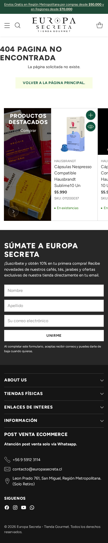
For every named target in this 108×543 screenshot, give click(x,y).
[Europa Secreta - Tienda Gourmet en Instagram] (15, 508)
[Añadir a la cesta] (90, 115)
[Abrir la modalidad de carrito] (99, 25)
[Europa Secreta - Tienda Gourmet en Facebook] (7, 508)
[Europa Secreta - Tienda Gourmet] (54, 25)
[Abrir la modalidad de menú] (7, 25)
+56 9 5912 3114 (26, 459)
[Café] (13, 211)
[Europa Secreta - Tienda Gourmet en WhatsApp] (32, 508)
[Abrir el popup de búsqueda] (17, 25)
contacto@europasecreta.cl (37, 469)
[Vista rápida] (90, 126)
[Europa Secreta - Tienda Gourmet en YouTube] (23, 508)
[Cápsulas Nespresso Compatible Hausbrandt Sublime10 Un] (74, 131)
